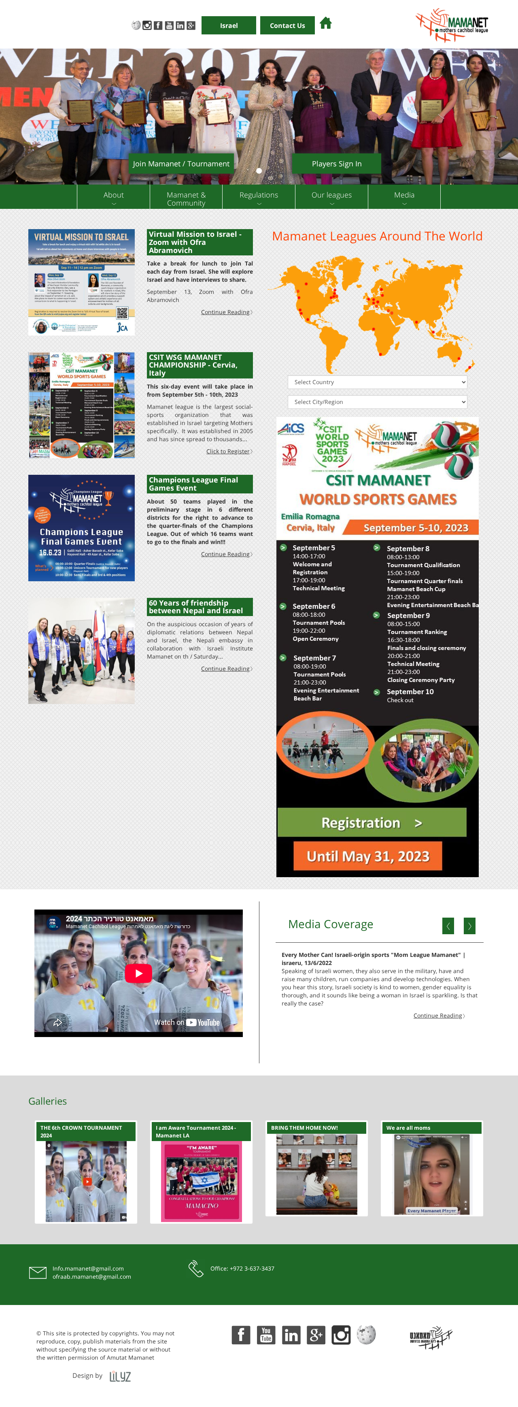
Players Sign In (337, 163)
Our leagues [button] (332, 195)
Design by (87, 1375)
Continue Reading (225, 312)
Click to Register (228, 451)
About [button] (114, 195)
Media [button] (404, 195)
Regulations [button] (259, 195)
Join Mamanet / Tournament (181, 163)
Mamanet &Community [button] (186, 199)
